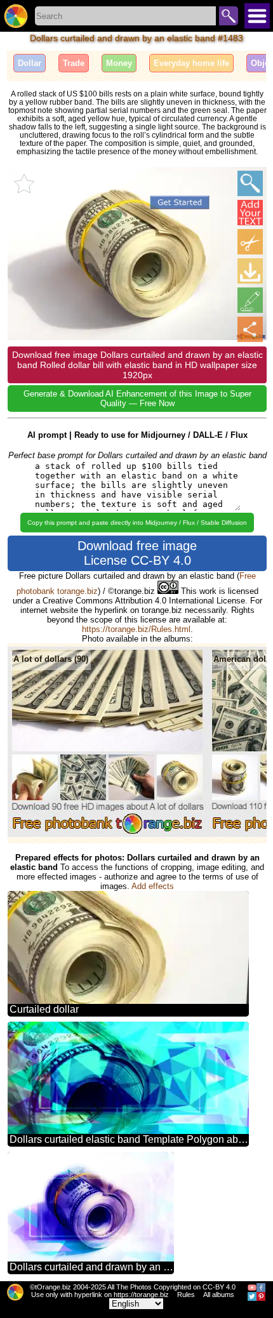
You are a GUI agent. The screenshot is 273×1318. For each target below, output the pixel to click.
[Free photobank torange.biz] (16, 16)
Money (119, 63)
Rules (186, 1294)
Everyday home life (191, 63)
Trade (73, 63)
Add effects (152, 886)
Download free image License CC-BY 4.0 (137, 553)
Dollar (29, 63)
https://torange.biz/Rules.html (136, 629)
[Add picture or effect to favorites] (24, 183)
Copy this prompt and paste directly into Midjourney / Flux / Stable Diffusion (137, 522)
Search (228, 15)
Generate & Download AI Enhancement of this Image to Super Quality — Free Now (137, 398)
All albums (218, 1294)
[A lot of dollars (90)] (108, 834)
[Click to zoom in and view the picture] (250, 183)
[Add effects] (250, 300)
